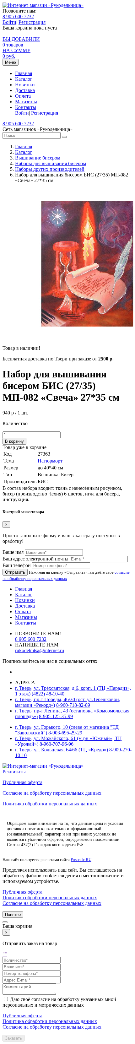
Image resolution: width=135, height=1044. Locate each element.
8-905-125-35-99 (56, 716)
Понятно (13, 914)
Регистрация (32, 22)
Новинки (25, 84)
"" (5, 954)
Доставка (25, 90)
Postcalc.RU (81, 859)
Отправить (15, 572)
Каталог (23, 79)
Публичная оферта (22, 782)
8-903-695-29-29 (65, 732)
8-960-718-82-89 (73, 705)
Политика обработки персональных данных (50, 803)
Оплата (23, 96)
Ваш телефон (17, 565)
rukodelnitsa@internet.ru (39, 650)
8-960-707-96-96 (56, 744)
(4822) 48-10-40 (48, 693)
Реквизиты (14, 771)
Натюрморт (50, 460)
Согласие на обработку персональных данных (52, 793)
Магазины (26, 101)
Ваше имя (13, 552)
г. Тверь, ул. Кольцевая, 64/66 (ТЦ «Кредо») (61, 749)
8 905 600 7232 (18, 16)
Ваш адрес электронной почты (35, 558)
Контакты (25, 107)
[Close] (5, 922)
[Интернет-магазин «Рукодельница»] (43, 5)
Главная (23, 73)
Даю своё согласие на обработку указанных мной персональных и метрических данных (59, 1002)
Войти (9, 22)
